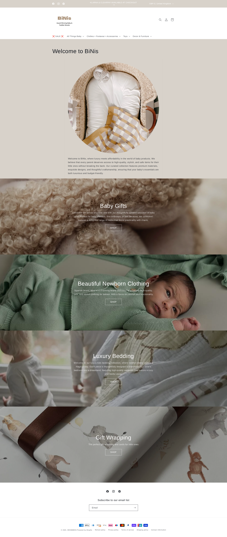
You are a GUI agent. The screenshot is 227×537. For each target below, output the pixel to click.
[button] (75, 36)
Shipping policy (142, 530)
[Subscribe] (135, 508)
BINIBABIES (72, 530)
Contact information (158, 530)
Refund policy (100, 530)
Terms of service (127, 530)
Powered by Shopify (84, 530)
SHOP (113, 228)
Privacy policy (113, 530)
